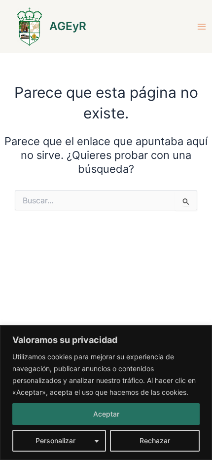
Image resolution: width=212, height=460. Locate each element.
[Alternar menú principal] (201, 26)
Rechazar (155, 440)
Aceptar (106, 414)
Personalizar (55, 440)
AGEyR (67, 26)
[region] (106, 392)
